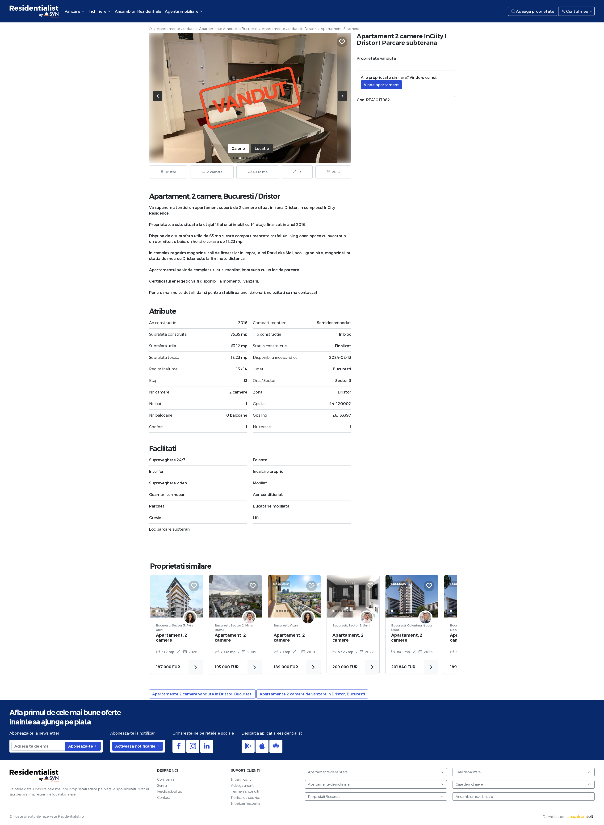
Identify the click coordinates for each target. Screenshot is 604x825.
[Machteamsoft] (580, 816)
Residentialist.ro (34, 11)
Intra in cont (241, 779)
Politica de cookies (245, 797)
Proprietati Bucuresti (324, 797)
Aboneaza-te (81, 746)
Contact (163, 797)
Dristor (269, 196)
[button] (233, 158)
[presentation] (157, 96)
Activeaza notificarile (135, 746)
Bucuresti (238, 196)
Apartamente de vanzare (327, 772)
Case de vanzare (468, 772)
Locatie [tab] (262, 148)
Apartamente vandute (175, 29)
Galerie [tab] (238, 148)
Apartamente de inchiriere (328, 784)
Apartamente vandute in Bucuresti (228, 29)
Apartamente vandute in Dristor (289, 29)
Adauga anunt (242, 785)
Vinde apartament (381, 84)
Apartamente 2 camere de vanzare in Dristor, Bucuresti (312, 694)
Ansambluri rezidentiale (474, 797)
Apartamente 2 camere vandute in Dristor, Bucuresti (202, 694)
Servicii (162, 785)
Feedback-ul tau (170, 791)
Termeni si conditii (245, 791)
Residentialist (34, 775)
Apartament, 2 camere (171, 638)
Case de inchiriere (469, 784)
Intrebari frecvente (245, 803)
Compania (165, 779)
